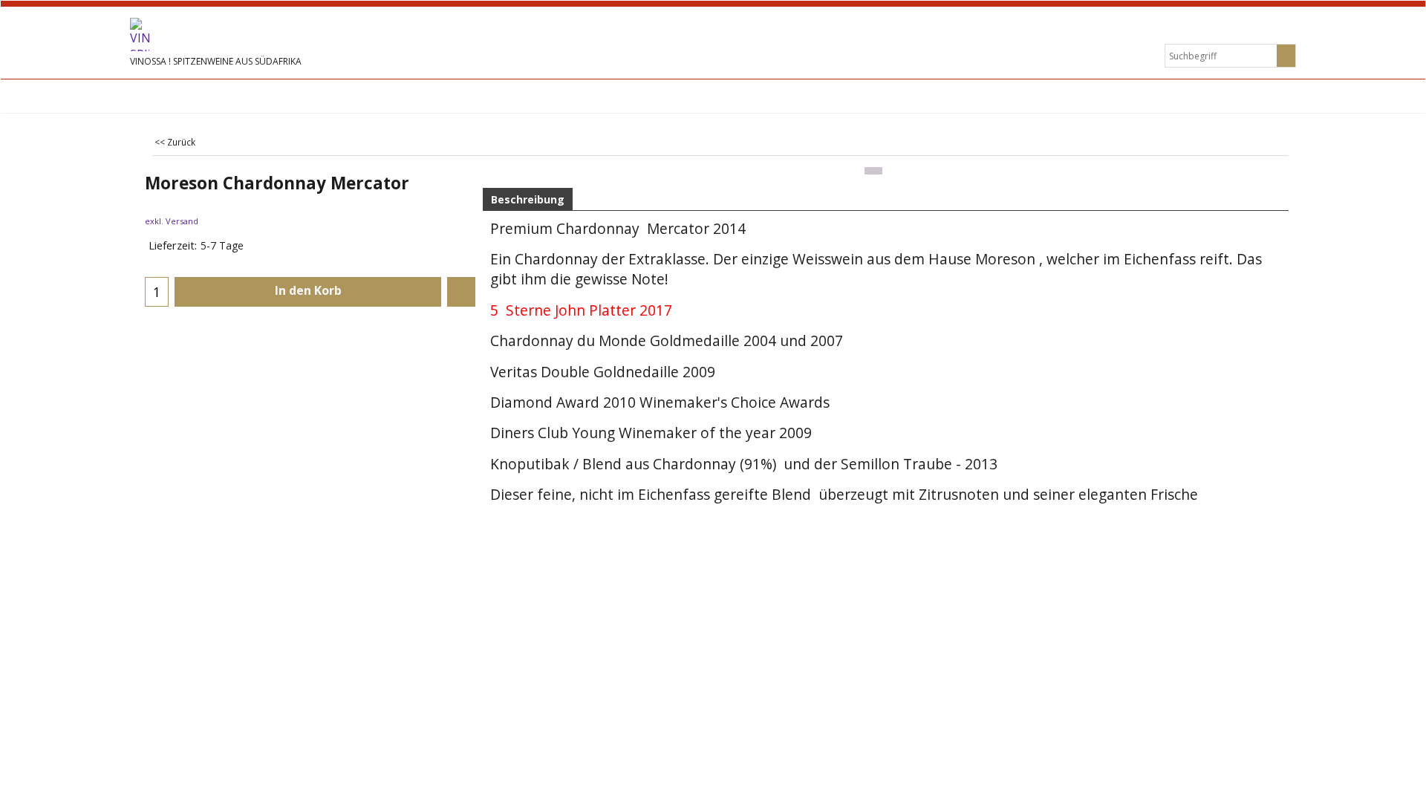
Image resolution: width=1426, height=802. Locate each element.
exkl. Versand (171, 220)
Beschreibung (527, 199)
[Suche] (1286, 56)
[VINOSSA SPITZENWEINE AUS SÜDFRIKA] (241, 34)
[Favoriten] (461, 292)
